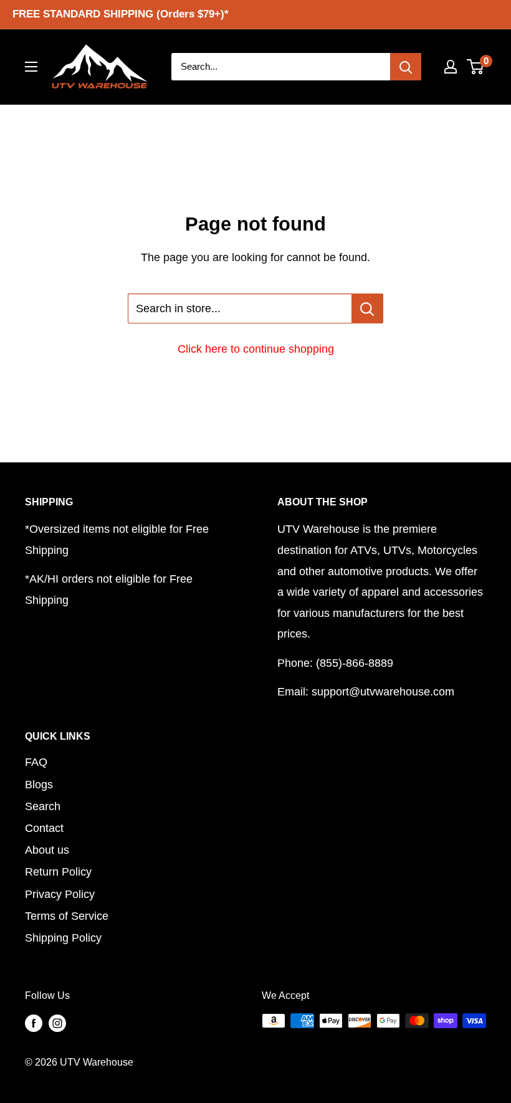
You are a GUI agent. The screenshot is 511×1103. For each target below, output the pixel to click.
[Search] (405, 66)
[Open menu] (31, 67)
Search (42, 806)
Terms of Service (66, 916)
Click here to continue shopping (256, 349)
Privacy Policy (60, 894)
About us (47, 850)
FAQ (36, 762)
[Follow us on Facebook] (33, 1022)
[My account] (450, 67)
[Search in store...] (367, 308)
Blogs (39, 784)
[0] (476, 66)
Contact (44, 828)
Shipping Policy (63, 938)
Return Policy (58, 872)
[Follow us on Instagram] (57, 1022)
